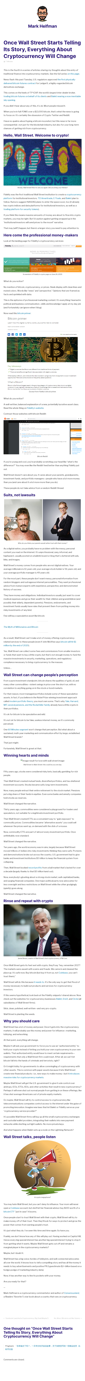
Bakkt (68, 198)
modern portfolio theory (21, 701)
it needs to (39, 982)
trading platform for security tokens (21, 209)
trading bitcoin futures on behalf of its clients (25, 96)
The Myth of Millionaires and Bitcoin (21, 627)
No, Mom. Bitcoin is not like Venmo (67, 1318)
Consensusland (71, 1293)
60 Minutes (14, 729)
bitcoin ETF (9, 1211)
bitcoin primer (24, 313)
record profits (35, 867)
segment (24, 729)
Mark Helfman (42, 26)
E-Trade (57, 198)
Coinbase (63, 972)
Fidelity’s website (35, 408)
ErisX (65, 999)
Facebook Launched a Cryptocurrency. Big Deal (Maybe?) (26, 1318)
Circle (75, 999)
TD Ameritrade (45, 198)
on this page (73, 74)
